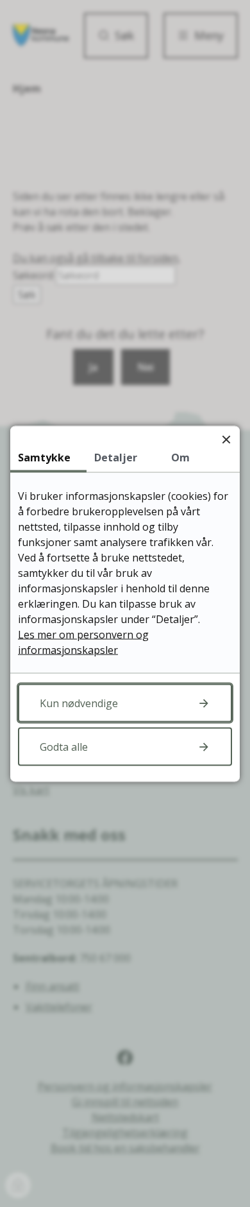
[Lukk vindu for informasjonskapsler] (226, 439)
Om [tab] (180, 457)
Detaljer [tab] (115, 457)
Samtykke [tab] (44, 457)
